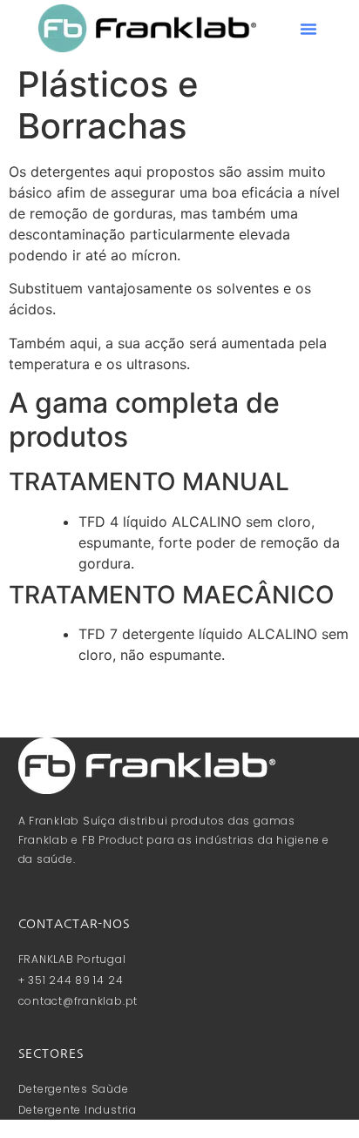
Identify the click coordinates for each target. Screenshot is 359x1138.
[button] (308, 29)
